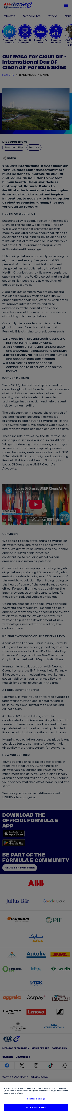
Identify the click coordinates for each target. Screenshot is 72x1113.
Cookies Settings (36, 1099)
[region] (36, 1097)
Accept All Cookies (36, 1107)
